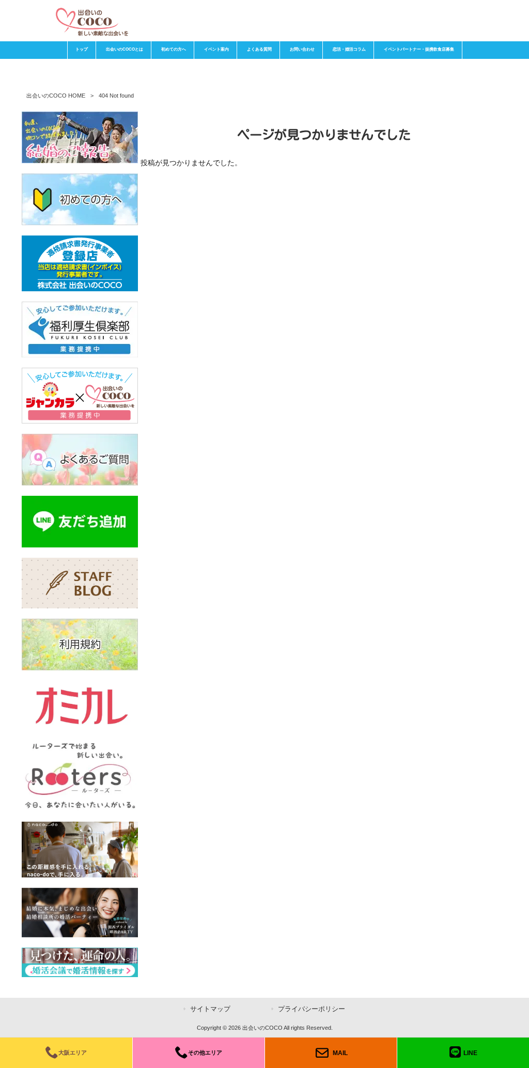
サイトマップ (210, 1009)
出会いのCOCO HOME (55, 95)
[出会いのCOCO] (91, 33)
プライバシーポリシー (311, 1009)
